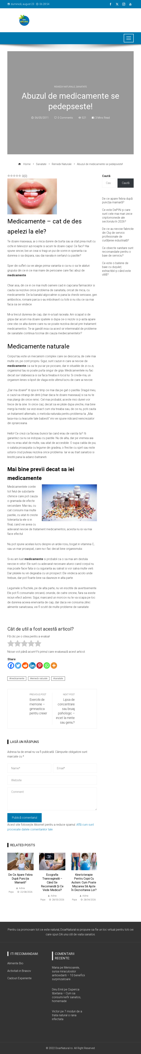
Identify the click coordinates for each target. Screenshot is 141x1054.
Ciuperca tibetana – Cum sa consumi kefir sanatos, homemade (66, 995)
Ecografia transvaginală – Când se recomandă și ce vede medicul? (52, 882)
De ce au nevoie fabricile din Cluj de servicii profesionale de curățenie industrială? (118, 234)
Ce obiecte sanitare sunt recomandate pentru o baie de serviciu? (117, 251)
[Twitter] (18, 665)
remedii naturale (39, 678)
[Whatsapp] (47, 665)
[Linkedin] (32, 665)
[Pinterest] (39, 665)
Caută (106, 176)
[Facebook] (11, 665)
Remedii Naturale (64, 87)
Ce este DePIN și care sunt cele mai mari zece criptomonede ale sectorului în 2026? (117, 215)
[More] (54, 665)
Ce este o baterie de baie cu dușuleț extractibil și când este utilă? (116, 268)
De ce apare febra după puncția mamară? (20, 878)
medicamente (17, 678)
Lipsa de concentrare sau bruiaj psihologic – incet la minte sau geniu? (65, 708)
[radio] (10, 644)
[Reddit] (25, 665)
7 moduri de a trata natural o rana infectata (67, 1015)
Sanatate (81, 87)
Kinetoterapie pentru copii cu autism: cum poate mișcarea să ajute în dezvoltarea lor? (84, 882)
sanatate (59, 678)
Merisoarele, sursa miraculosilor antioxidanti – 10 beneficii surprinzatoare (68, 973)
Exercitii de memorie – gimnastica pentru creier (38, 704)
